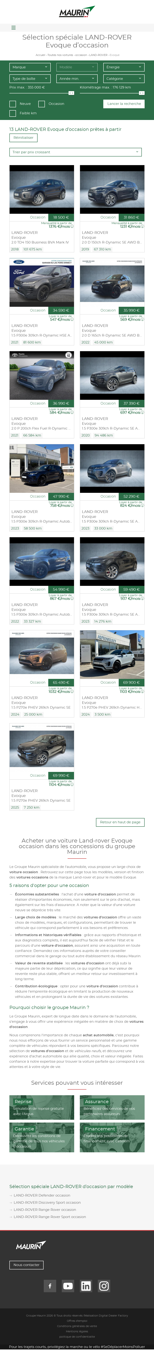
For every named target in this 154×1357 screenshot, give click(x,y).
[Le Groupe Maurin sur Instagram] (104, 1286)
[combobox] (30, 67)
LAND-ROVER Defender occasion (42, 1195)
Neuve (25, 104)
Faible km (28, 113)
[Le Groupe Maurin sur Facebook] (50, 1286)
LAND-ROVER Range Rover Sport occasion (50, 1217)
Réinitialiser (23, 138)
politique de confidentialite (77, 1337)
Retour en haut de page (120, 822)
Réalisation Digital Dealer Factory (106, 1315)
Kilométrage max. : (96, 87)
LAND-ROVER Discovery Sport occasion (47, 1202)
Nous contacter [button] (26, 1265)
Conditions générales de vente (77, 1326)
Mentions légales (77, 1331)
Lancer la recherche (124, 104)
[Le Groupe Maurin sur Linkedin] (86, 1286)
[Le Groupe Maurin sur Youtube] (68, 1286)
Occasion (56, 104)
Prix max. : (18, 87)
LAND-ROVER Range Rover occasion (45, 1210)
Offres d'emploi (77, 1321)
